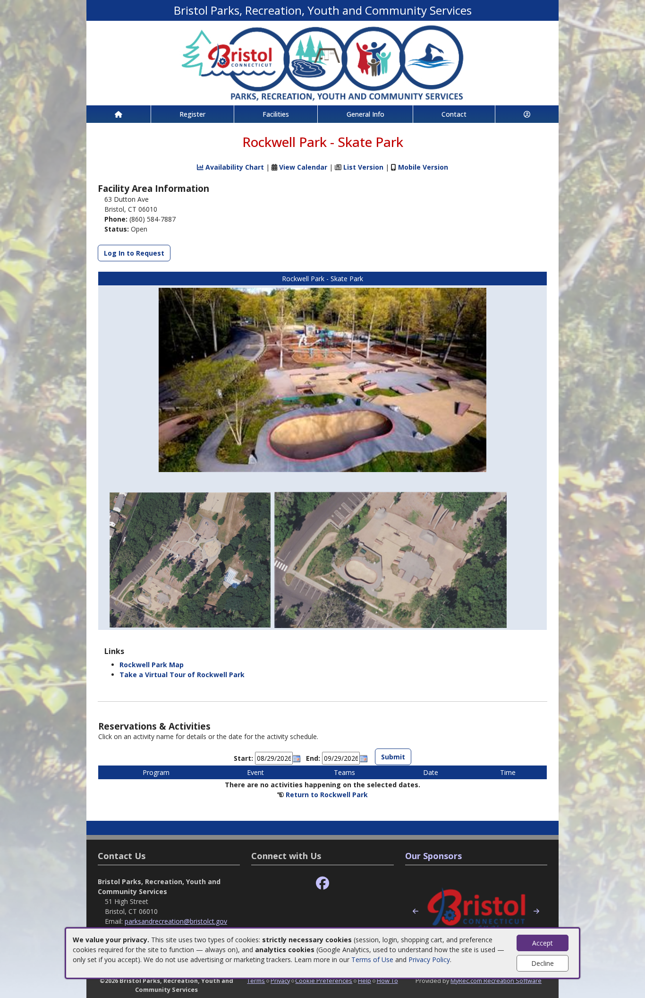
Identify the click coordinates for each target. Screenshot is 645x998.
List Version (363, 167)
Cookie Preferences (323, 980)
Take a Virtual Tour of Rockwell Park (182, 674)
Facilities (276, 114)
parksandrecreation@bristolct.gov (176, 921)
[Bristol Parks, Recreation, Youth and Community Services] (322, 62)
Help (364, 980)
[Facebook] (322, 883)
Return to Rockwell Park (327, 794)
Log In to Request (134, 253)
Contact (454, 114)
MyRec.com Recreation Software (496, 980)
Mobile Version (423, 167)
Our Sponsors (433, 855)
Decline (542, 963)
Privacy (280, 980)
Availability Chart (234, 167)
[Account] (527, 114)
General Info (365, 114)
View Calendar (303, 167)
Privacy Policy (429, 959)
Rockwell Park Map (151, 664)
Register (192, 114)
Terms (256, 980)
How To (387, 980)
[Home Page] (118, 114)
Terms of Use (372, 959)
